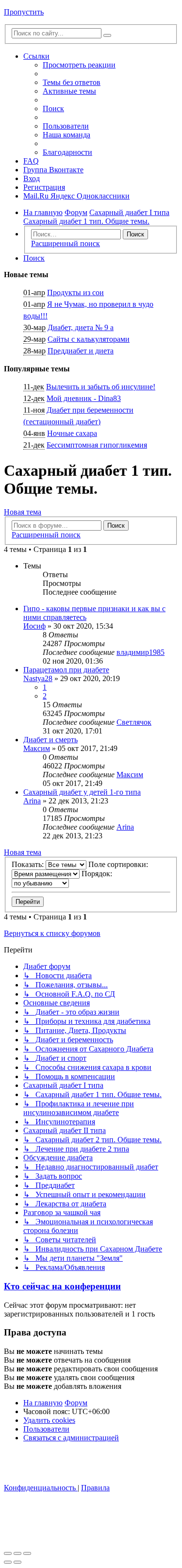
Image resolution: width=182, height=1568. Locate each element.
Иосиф (34, 626)
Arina (32, 801)
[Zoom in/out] (27, 1553)
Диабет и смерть (50, 739)
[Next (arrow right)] (17, 1562)
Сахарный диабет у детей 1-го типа (82, 792)
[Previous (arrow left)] (8, 1562)
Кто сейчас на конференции (62, 1286)
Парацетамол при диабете (66, 670)
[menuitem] (71, 82)
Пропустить (24, 12)
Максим (36, 748)
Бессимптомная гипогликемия (97, 445)
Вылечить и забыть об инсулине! (100, 387)
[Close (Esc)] (8, 1553)
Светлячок (133, 722)
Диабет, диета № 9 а (81, 327)
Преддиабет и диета (81, 351)
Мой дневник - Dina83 (84, 398)
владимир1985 (140, 652)
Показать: (29, 864)
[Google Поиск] (107, 35)
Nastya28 (37, 678)
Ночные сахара (72, 433)
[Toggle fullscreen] (17, 1553)
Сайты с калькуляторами (89, 339)
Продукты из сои (75, 292)
